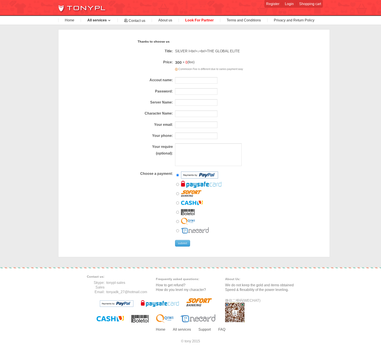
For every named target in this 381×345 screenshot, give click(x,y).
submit (182, 243)
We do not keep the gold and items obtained (259, 285)
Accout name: (161, 80)
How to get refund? (170, 285)
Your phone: (162, 136)
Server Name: (161, 102)
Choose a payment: (156, 173)
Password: (164, 91)
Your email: (163, 124)
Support (204, 329)
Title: (169, 51)
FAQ (221, 329)
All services (182, 329)
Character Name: (159, 113)
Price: (168, 62)
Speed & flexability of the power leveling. (257, 290)
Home (160, 329)
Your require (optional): (162, 150)
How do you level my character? (181, 290)
